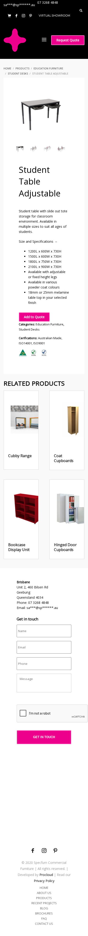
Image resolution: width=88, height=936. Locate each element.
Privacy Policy (44, 881)
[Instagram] (23, 15)
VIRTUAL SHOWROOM (54, 15)
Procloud (46, 874)
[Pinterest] (30, 15)
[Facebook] (16, 15)
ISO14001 (25, 343)
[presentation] (52, 714)
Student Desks (29, 329)
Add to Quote (34, 317)
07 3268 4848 (38, 602)
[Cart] (9, 15)
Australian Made (49, 338)
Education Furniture (49, 324)
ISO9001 (39, 343)
